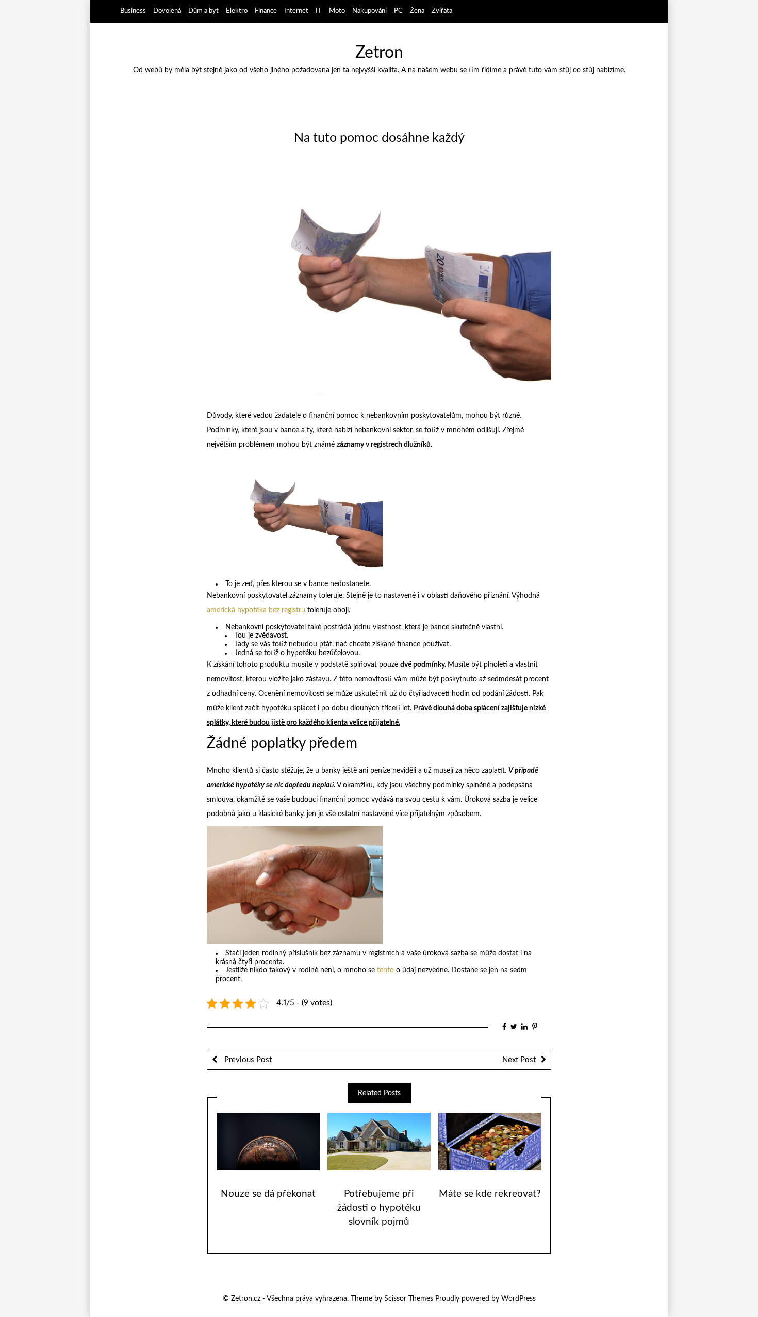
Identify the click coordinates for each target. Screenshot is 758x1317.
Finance (266, 10)
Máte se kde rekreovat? (490, 1194)
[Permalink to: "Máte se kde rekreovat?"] (489, 1141)
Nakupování (369, 10)
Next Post (519, 1060)
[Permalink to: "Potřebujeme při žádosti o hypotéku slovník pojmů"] (379, 1141)
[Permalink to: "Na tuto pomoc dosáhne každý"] (379, 280)
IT (319, 10)
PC (398, 10)
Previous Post (247, 1060)
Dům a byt (203, 10)
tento (385, 970)
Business (133, 10)
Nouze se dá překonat (268, 1194)
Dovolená (167, 10)
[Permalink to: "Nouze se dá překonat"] (268, 1141)
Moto (337, 10)
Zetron (379, 53)
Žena (417, 10)
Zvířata (442, 10)
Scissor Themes (408, 1299)
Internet (296, 10)
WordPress (518, 1299)
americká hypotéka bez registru (256, 610)
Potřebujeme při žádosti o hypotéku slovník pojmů (379, 1208)
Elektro (237, 10)
